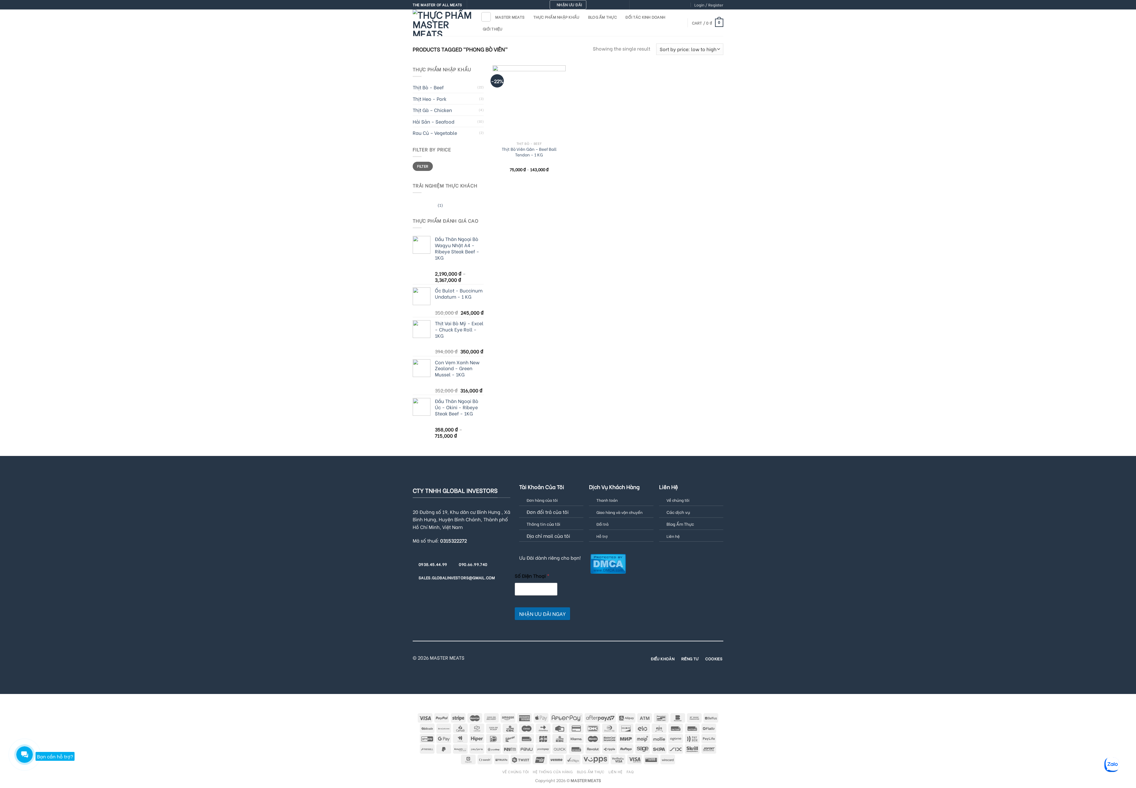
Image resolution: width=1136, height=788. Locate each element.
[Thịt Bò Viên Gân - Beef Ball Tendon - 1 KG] (529, 101)
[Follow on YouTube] (686, 5)
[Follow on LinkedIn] (680, 5)
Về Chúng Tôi (515, 771)
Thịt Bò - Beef (428, 87)
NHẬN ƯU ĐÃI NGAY (542, 613)
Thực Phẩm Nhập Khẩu (556, 17)
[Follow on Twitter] (651, 5)
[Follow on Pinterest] (668, 5)
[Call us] (663, 5)
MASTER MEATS (510, 17)
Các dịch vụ (678, 512)
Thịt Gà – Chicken (432, 109)
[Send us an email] (657, 5)
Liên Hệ (615, 771)
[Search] (486, 17)
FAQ (630, 771)
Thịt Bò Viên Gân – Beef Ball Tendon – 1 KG (529, 151)
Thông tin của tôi (543, 524)
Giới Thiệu (493, 28)
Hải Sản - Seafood (433, 121)
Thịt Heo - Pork (429, 98)
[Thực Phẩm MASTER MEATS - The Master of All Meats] (442, 22)
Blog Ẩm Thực (602, 17)
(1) (428, 206)
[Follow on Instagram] (640, 5)
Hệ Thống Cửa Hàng (553, 771)
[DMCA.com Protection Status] (608, 562)
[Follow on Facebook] (634, 5)
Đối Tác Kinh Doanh (645, 17)
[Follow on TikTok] (646, 5)
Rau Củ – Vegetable (435, 132)
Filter (422, 166)
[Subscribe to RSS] (674, 5)
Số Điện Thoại (532, 575)
